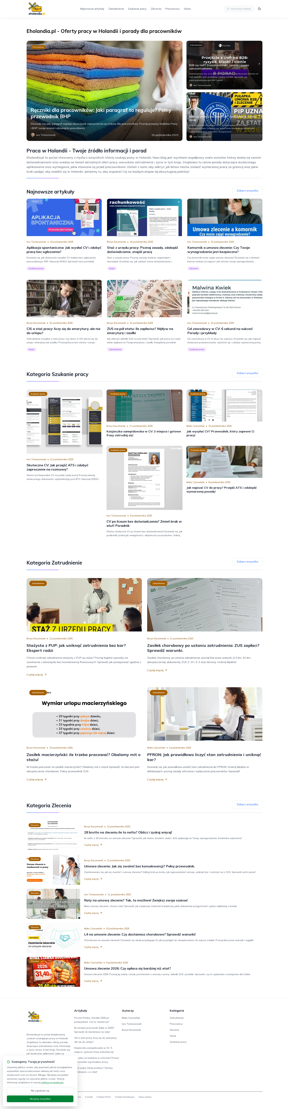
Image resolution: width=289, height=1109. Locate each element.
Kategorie (177, 1010)
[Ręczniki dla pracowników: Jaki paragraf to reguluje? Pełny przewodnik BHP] (104, 91)
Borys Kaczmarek (116, 241)
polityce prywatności (52, 1082)
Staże (187, 8)
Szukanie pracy (137, 8)
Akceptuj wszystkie (40, 1098)
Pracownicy (172, 8)
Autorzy (128, 1010)
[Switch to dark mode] (259, 9)
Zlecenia (156, 8)
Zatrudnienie (116, 8)
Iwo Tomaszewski (36, 241)
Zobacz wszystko (247, 190)
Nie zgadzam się (40, 1090)
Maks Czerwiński (195, 425)
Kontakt (89, 1097)
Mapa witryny (145, 1097)
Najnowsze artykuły (92, 8)
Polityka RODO (104, 1097)
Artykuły (80, 1010)
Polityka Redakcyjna (125, 1097)
